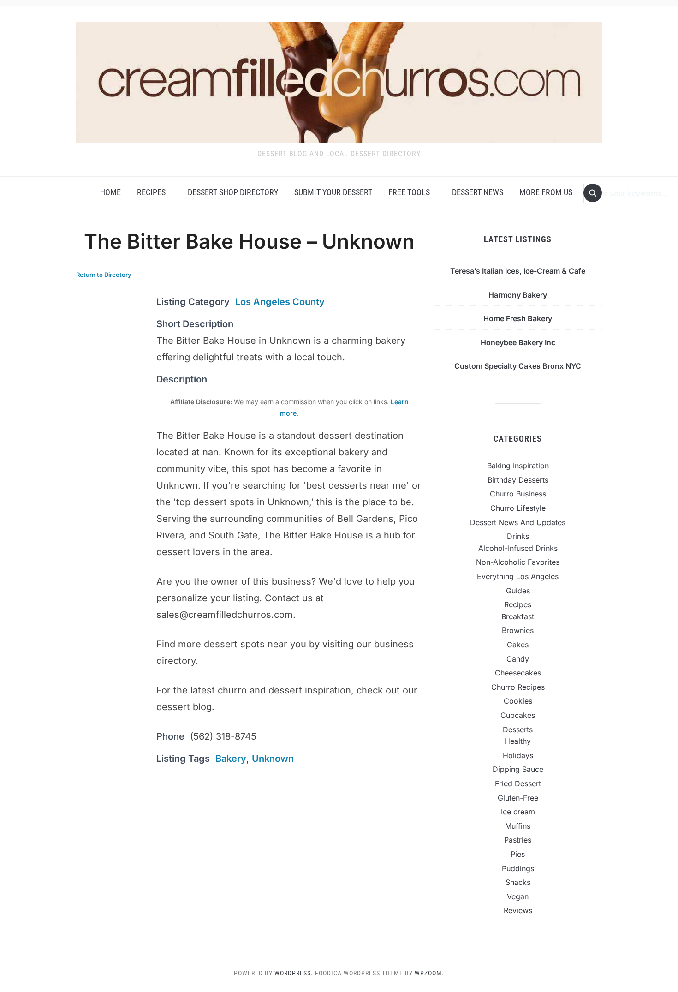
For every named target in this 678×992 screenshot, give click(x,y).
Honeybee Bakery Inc (518, 342)
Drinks (518, 536)
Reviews (518, 910)
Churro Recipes (518, 687)
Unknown (273, 758)
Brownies (518, 630)
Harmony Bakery (517, 294)
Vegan (518, 896)
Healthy (518, 741)
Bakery (230, 758)
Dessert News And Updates (517, 522)
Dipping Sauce (518, 769)
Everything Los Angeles (518, 576)
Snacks (518, 882)
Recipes (151, 192)
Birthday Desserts (518, 479)
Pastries (517, 839)
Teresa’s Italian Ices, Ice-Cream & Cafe (517, 270)
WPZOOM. (429, 973)
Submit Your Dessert (333, 192)
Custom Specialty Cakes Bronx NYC (517, 366)
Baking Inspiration (518, 465)
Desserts (518, 729)
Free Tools (409, 192)
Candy (517, 658)
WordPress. (293, 973)
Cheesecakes (518, 672)
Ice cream (518, 811)
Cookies (518, 700)
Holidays (518, 755)
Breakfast (517, 616)
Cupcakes (517, 715)
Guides (518, 590)
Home (110, 192)
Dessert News (477, 192)
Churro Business (518, 493)
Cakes (518, 644)
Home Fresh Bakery (517, 318)
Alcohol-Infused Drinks (518, 548)
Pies (518, 854)
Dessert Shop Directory (233, 192)
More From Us (545, 192)
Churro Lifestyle (518, 508)
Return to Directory (103, 274)
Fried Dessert (518, 783)
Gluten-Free (518, 797)
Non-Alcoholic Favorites (517, 562)
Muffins (517, 826)
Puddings (518, 868)
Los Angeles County (280, 301)
